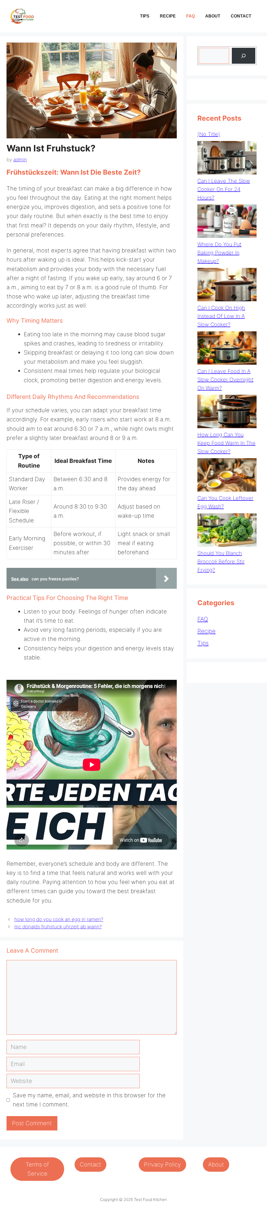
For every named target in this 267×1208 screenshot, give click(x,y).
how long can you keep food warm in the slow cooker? (226, 443)
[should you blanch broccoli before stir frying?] (227, 531)
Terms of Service (37, 1169)
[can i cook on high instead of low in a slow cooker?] (227, 286)
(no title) (208, 134)
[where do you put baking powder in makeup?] (227, 222)
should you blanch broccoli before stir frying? (221, 561)
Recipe (168, 16)
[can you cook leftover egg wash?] (227, 476)
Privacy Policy (162, 1164)
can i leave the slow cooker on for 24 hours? (223, 189)
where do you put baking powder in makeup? (219, 252)
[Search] (243, 56)
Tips (144, 16)
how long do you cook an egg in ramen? (58, 919)
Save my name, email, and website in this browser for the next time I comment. (89, 1100)
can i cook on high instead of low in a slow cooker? (221, 316)
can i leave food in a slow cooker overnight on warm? (225, 379)
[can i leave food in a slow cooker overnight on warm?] (227, 349)
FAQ (190, 16)
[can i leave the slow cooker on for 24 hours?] (227, 159)
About (212, 16)
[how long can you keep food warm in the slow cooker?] (227, 413)
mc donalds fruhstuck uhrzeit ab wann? (58, 927)
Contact (241, 16)
